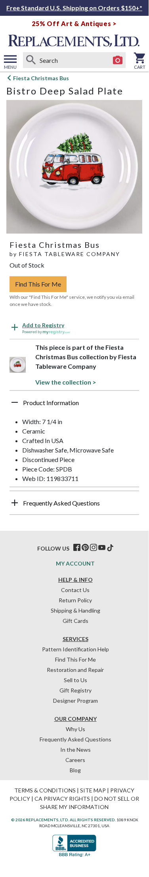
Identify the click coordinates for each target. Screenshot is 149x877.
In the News (75, 749)
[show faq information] (15, 503)
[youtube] (101, 547)
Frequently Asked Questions (75, 739)
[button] (74, 405)
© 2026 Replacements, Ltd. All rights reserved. (63, 819)
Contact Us (75, 590)
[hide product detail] (15, 402)
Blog (75, 770)
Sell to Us (75, 680)
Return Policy (75, 600)
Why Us (75, 729)
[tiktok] (110, 547)
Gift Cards (75, 620)
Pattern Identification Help (75, 649)
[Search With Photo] (118, 60)
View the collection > (65, 382)
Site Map (93, 790)
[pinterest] (85, 547)
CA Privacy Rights (62, 798)
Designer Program (75, 700)
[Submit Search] (31, 60)
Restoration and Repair (75, 669)
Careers (75, 759)
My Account (75, 563)
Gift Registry (75, 690)
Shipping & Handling (75, 610)
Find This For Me (38, 284)
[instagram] (93, 547)
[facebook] (76, 547)
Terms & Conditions (45, 790)
